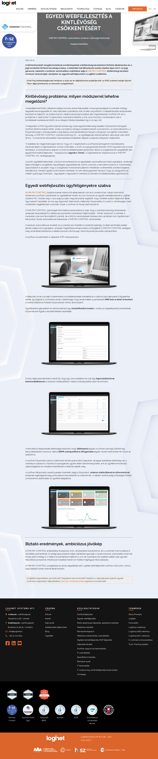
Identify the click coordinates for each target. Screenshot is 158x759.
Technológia (83, 9)
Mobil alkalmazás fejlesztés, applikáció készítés (97, 623)
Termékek (32, 9)
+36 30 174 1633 (15, 636)
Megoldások (67, 9)
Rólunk (19, 9)
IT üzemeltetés (83, 653)
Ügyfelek (97, 9)
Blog (108, 9)
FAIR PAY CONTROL (97, 71)
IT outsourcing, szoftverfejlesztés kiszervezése (97, 670)
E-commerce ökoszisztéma (140, 640)
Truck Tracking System (138, 644)
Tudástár (119, 9)
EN (155, 9)
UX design (81, 674)
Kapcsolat (137, 9)
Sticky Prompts (135, 614)
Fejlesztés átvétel (84, 644)
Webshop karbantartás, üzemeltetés (93, 636)
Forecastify (133, 623)
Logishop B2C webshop (139, 636)
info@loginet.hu (16, 631)
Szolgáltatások (49, 9)
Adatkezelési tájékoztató (56, 627)
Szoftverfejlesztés (85, 614)
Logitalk (132, 618)
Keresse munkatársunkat (72, 581)
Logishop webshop (137, 627)
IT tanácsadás (83, 666)
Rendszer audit (83, 661)
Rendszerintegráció (85, 631)
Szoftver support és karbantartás (91, 649)
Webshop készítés (85, 627)
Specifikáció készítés (86, 657)
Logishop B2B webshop (139, 631)
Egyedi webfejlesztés (86, 618)
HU (150, 9)
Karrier (48, 618)
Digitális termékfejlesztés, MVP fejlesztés (94, 640)
